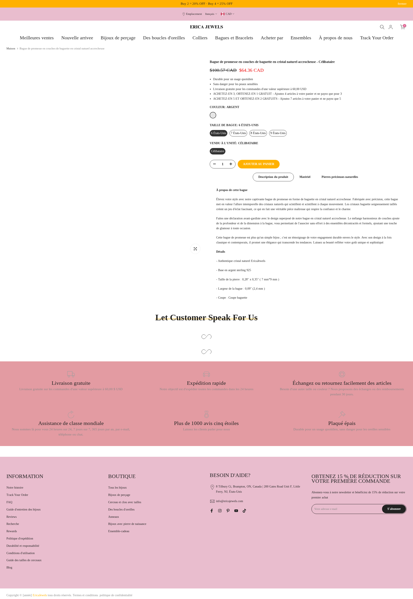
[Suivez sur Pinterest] (228, 510)
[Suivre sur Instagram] (220, 510)
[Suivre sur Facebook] (212, 510)
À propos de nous (336, 37)
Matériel (304, 177)
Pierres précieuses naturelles (340, 177)
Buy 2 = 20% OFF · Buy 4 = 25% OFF (207, 3)
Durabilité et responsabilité (22, 545)
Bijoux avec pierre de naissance (127, 524)
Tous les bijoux (117, 487)
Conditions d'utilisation (20, 553)
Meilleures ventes (37, 37)
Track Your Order (376, 37)
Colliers (200, 37)
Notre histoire (14, 487)
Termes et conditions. (86, 595)
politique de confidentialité (116, 595)
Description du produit (273, 177)
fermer (10, 3)
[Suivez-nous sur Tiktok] (244, 510)
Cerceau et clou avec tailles (124, 502)
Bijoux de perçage (118, 37)
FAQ (9, 502)
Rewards (11, 531)
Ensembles (301, 37)
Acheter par (272, 37)
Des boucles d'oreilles (164, 37)
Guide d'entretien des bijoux (23, 509)
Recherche (12, 524)
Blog (9, 567)
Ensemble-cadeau (118, 531)
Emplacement (194, 13)
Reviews (11, 516)
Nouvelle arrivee (77, 37)
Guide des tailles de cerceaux (24, 560)
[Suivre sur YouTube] (236, 510)
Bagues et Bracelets (234, 37)
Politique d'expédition (19, 538)
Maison (10, 48)
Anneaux (113, 516)
